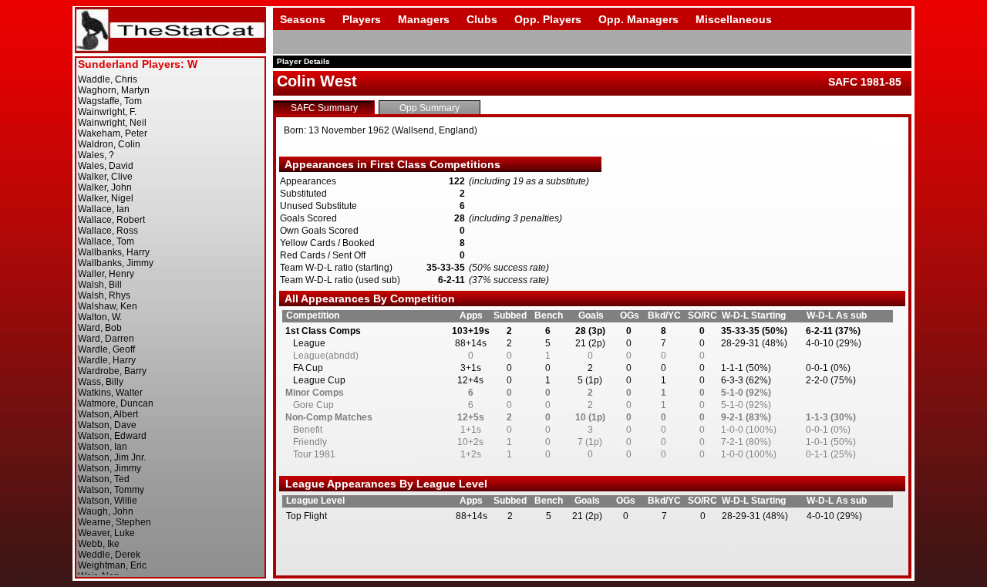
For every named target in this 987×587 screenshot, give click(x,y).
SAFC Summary (324, 108)
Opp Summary (429, 108)
